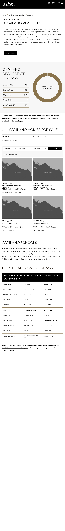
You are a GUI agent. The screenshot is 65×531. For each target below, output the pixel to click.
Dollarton (7, 299)
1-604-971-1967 (53, 3)
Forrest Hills (49, 299)
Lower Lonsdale (30, 310)
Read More (10, 53)
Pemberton (28, 320)
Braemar (27, 284)
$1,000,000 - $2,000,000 (9, 141)
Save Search (55, 148)
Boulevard (48, 284)
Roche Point (48, 326)
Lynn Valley (48, 310)
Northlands (7, 320)
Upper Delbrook (50, 331)
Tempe (26, 331)
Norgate (47, 315)
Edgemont (27, 299)
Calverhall (7, 289)
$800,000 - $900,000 (39, 136)
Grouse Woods (8, 305)
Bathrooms (22, 148)
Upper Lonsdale (9, 336)
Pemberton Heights (51, 320)
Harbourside (28, 305)
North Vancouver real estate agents (15, 348)
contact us (52, 345)
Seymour (6, 331)
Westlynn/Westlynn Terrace (31, 336)
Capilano (47, 289)
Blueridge (7, 284)
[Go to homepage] (10, 4)
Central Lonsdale (10, 294)
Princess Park (8, 326)
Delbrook (47, 294)
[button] (47, 88)
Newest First (13, 154)
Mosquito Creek (29, 315)
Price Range (37, 148)
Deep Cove (27, 294)
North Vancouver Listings (27, 268)
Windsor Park (49, 336)
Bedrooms (7, 148)
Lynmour (6, 315)
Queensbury (28, 326)
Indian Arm (48, 305)
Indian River (7, 310)
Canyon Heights (17, 121)
